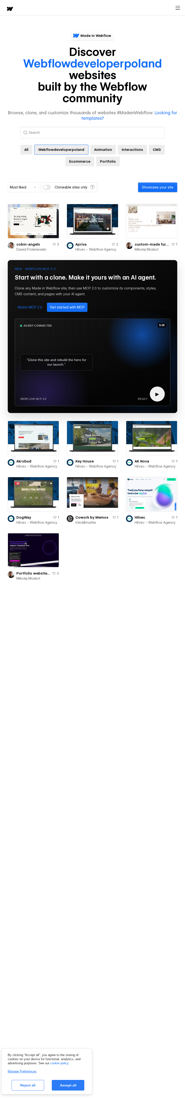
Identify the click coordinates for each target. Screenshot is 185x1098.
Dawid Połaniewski (31, 249)
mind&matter (85, 522)
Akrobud (23, 461)
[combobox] (23, 187)
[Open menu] (177, 8)
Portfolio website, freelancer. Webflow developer (33, 573)
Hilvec (140, 517)
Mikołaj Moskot (147, 249)
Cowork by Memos (91, 517)
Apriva (80, 244)
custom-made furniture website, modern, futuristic (152, 244)
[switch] (47, 187)
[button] (30, 307)
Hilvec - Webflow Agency (95, 249)
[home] (9, 9)
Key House (84, 461)
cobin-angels (28, 244)
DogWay (23, 517)
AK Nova (142, 461)
